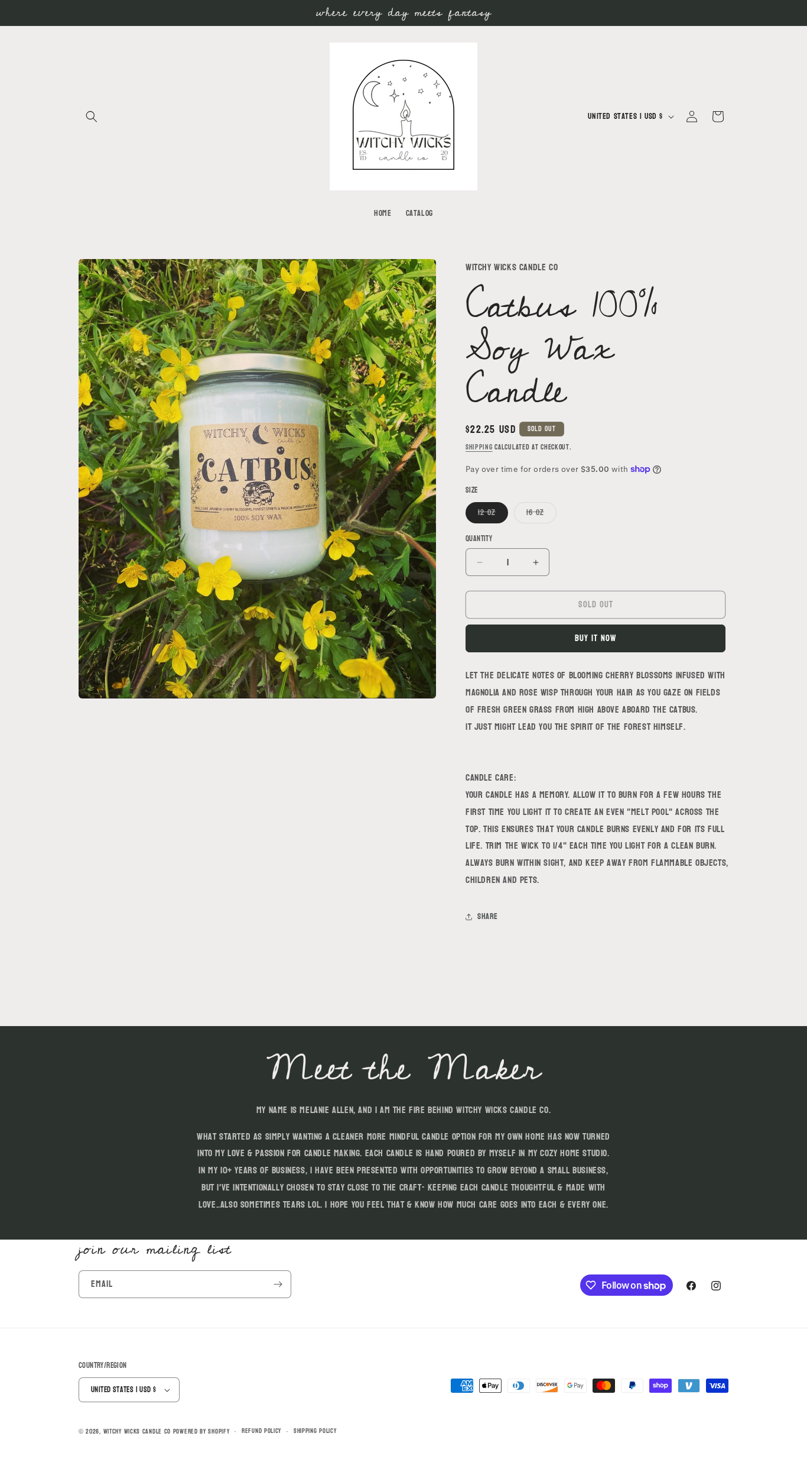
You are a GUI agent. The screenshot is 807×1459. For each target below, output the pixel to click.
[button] (92, 116)
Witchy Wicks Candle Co (137, 1431)
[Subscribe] (278, 1284)
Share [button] (487, 916)
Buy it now (595, 638)
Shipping (479, 447)
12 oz (493, 513)
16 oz (541, 513)
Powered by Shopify (201, 1431)
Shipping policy (315, 1431)
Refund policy (261, 1431)
